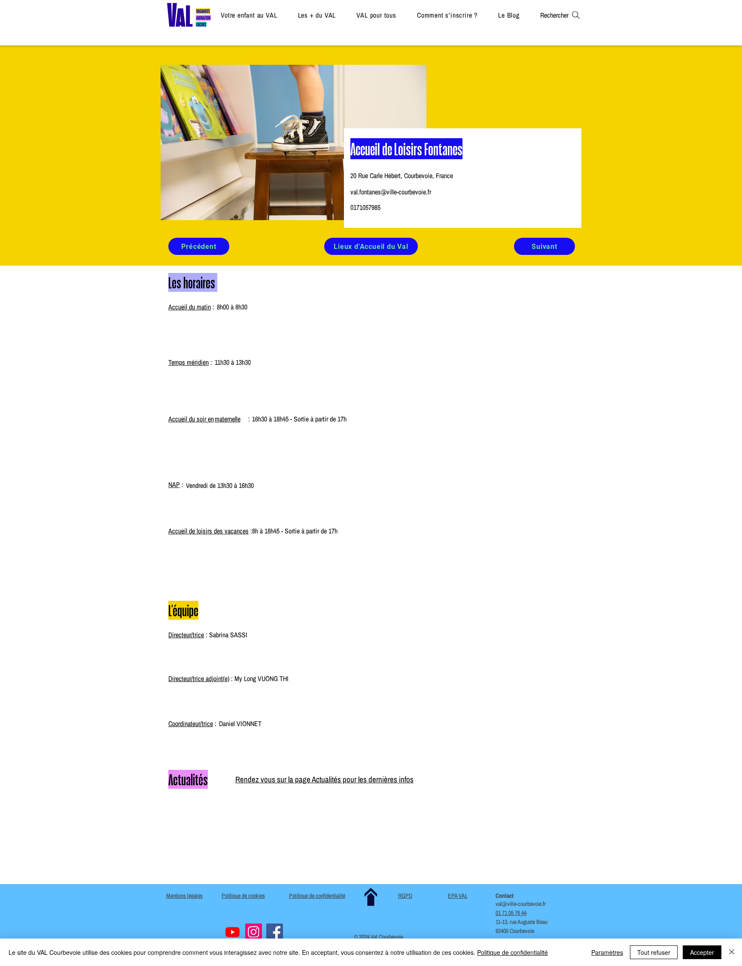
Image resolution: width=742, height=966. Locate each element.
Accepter (702, 952)
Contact (505, 895)
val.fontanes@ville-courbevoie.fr (390, 192)
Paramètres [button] (607, 952)
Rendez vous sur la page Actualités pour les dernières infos (324, 779)
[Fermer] (732, 952)
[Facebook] (274, 932)
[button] (248, 15)
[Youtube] (232, 932)
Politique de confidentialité (512, 952)
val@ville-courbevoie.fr (521, 904)
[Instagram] (253, 932)
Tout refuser (653, 952)
